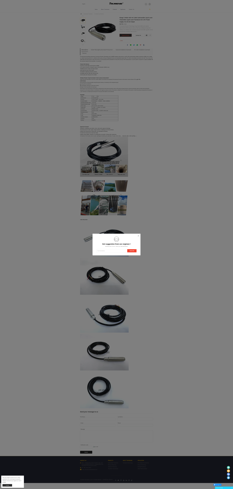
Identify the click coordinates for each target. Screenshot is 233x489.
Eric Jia (228, 467)
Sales (228, 470)
